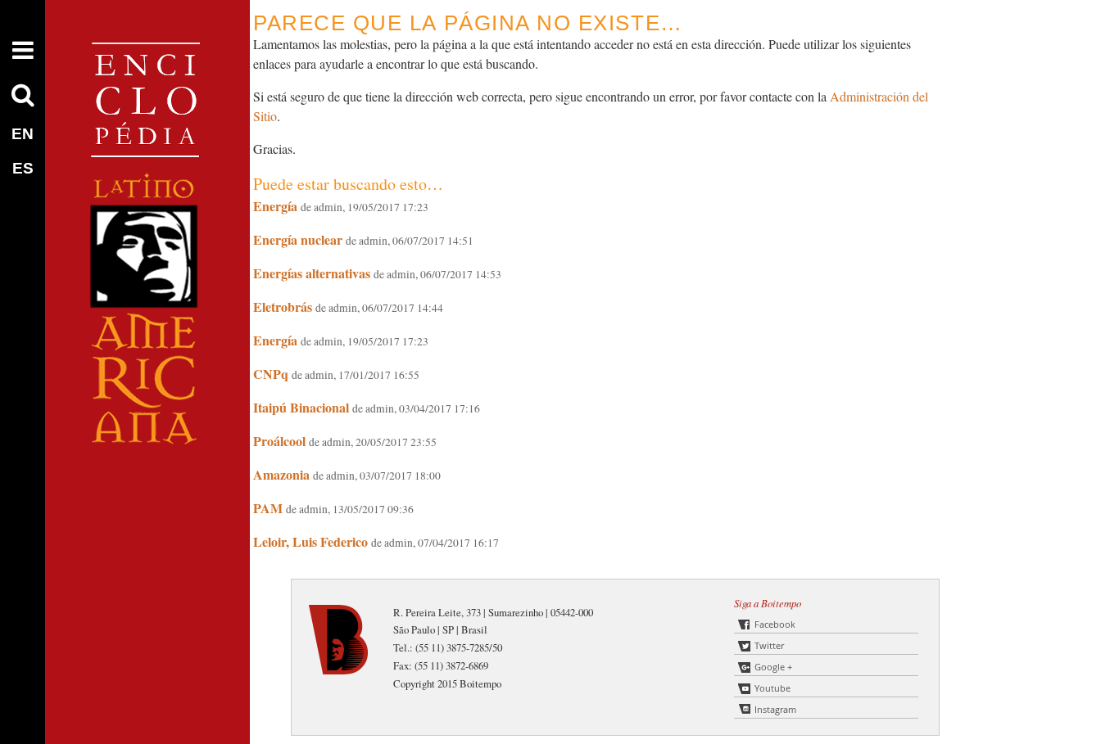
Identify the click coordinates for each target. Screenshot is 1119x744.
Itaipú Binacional (301, 407)
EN (22, 133)
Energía (275, 205)
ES (23, 168)
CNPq (270, 373)
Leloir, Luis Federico (310, 541)
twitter (769, 645)
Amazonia (281, 474)
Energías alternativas (311, 273)
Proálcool (279, 440)
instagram (775, 709)
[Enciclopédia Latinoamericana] (147, 499)
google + (773, 667)
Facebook (774, 624)
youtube (772, 688)
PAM (268, 507)
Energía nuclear (297, 239)
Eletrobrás (282, 306)
